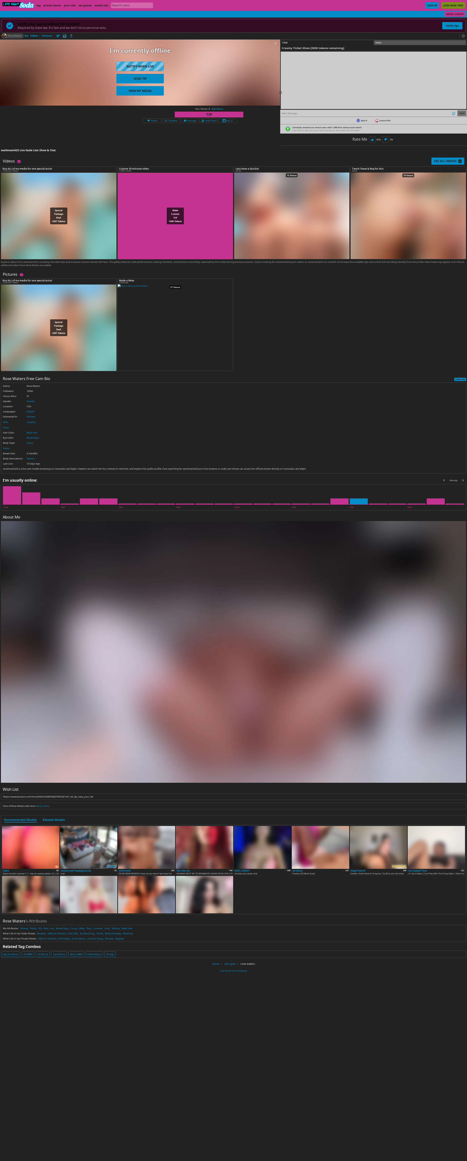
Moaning (128, 933)
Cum (106, 928)
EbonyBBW (76, 954)
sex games (85, 5)
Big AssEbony (11, 954)
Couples (31, 422)
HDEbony (42, 954)
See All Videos (447, 161)
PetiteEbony (94, 954)
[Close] (463, 36)
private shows (52, 5)
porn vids (70, 5)
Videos (35, 35)
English (30, 411)
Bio (26, 35)
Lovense (97, 928)
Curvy (30, 442)
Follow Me (460, 379)
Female (30, 401)
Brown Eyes (33, 437)
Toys (88, 928)
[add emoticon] (453, 113)
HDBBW (27, 954)
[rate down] (386, 139)
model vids (101, 5)
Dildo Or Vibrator (57, 933)
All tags (110, 954)
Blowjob (41, 933)
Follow (154, 120)
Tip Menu (172, 120)
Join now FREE (453, 5)
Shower (24, 928)
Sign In (432, 5)
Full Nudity (64, 938)
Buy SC (229, 120)
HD (39, 928)
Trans (6, 427)
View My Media (140, 91)
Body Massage (113, 933)
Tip (209, 114)
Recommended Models (20, 820)
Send (462, 113)
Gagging (119, 938)
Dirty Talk (73, 933)
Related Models (54, 820)
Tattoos (31, 458)
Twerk (99, 933)
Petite (6, 448)
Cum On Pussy (95, 938)
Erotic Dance (78, 938)
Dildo (81, 928)
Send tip (140, 79)
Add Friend (211, 120)
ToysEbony (59, 954)
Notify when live (140, 66)
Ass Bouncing (87, 933)
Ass (52, 928)
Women (31, 416)
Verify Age (452, 25)
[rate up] (372, 139)
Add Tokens (217, 108)
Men (5, 422)
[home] (18, 5)
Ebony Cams (42, 806)
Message (191, 120)
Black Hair (32, 432)
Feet (45, 928)
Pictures (48, 35)
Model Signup (455, 14)
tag (38, 5)
